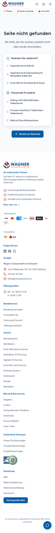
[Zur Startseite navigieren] (13, 4)
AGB (6, 477)
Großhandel (9, 376)
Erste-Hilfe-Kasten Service (16, 349)
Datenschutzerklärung (14, 488)
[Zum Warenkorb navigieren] (43, 4)
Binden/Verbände (27, 11)
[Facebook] (9, 251)
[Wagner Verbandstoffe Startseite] (27, 165)
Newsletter (9, 386)
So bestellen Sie (11, 315)
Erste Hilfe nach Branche (15, 365)
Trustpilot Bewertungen (14, 446)
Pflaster (9, 11)
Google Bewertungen (13, 451)
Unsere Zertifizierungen (15, 440)
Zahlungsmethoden (13, 325)
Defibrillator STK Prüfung (15, 354)
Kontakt (7, 381)
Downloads (9, 415)
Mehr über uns (10, 205)
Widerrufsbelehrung (13, 482)
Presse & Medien (11, 421)
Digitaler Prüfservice (13, 360)
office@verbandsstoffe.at (20, 279)
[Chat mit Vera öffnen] (47, 525)
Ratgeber (8, 399)
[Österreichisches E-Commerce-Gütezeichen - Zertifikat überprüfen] (10, 460)
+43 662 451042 (15, 274)
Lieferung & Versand (13, 320)
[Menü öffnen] (50, 4)
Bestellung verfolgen (13, 309)
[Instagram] (14, 251)
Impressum (9, 493)
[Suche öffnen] (37, 4)
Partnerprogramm (12, 370)
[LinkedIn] (5, 251)
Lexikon (7, 405)
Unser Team (9, 426)
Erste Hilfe (45, 11)
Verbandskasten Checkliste (16, 410)
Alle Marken (9, 344)
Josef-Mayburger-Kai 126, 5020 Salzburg (27, 269)
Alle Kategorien (11, 338)
